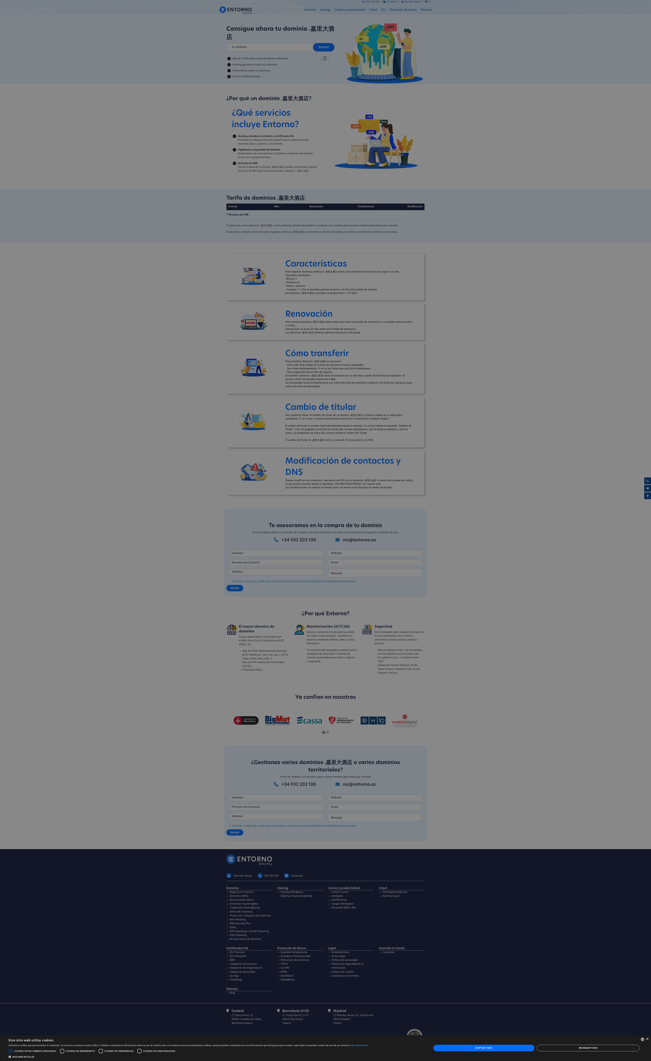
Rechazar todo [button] (588, 1047)
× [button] (647, 1039)
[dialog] (325, 1048)
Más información (359, 1045)
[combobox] (642, 1039)
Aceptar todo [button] (483, 1047)
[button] (188, 1056)
